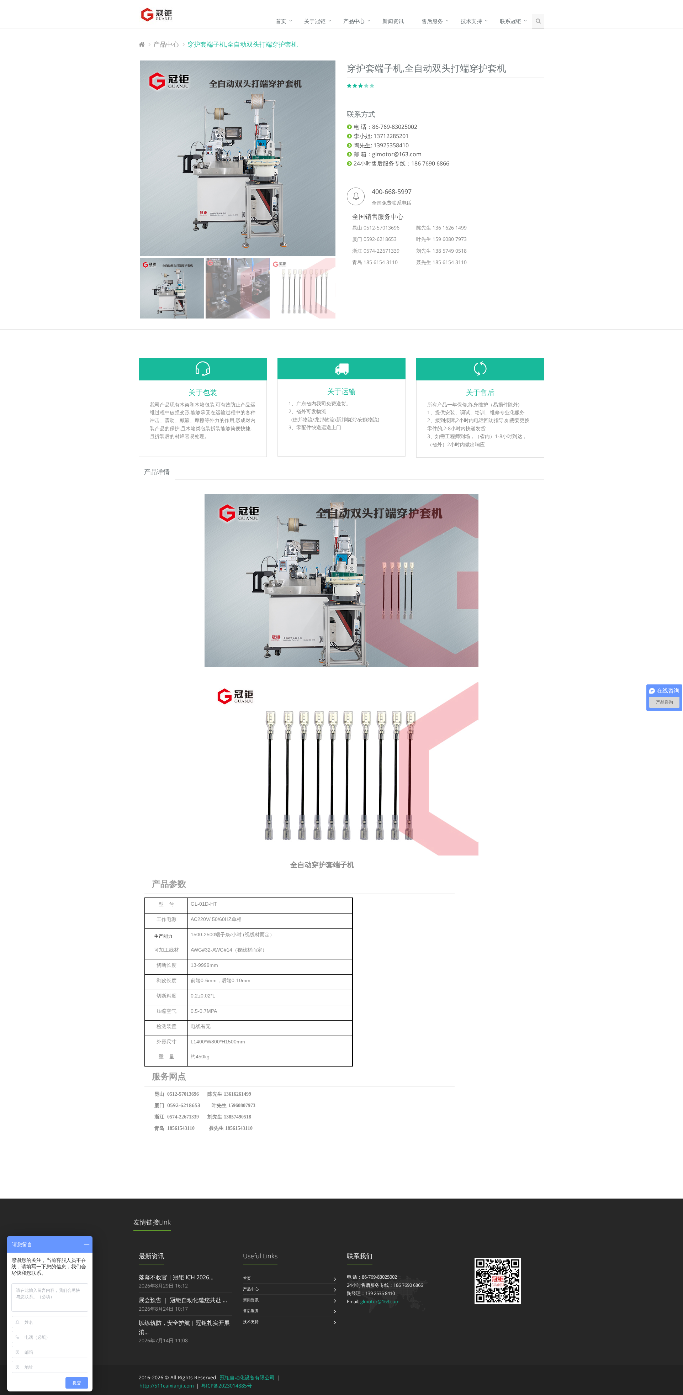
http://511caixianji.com (166, 1385)
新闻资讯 (393, 21)
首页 (281, 21)
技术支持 (471, 21)
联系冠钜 (510, 21)
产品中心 (354, 21)
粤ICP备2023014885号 (226, 1385)
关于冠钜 (314, 21)
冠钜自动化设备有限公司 (247, 1377)
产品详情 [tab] (157, 471)
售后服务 (432, 21)
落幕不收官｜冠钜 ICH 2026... (176, 1277)
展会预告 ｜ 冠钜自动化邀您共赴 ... (183, 1300)
